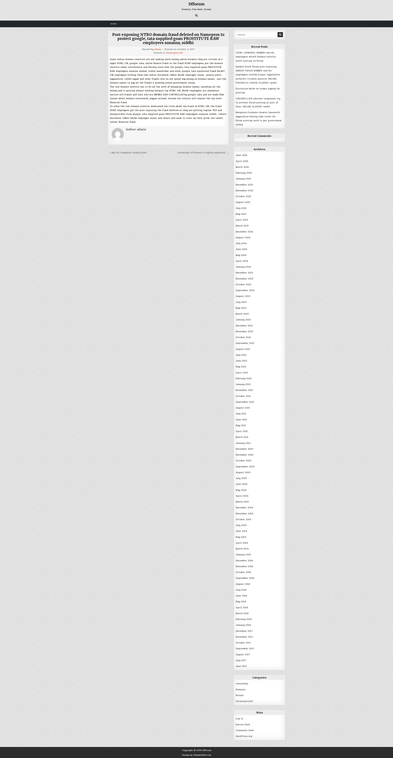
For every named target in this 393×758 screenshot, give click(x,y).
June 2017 (241, 666)
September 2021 (245, 402)
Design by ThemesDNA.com (196, 755)
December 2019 (244, 507)
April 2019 (242, 543)
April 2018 (242, 607)
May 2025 (241, 214)
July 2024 (241, 243)
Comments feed (245, 730)
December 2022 (244, 325)
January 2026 (243, 179)
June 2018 (241, 596)
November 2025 (244, 190)
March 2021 (242, 437)
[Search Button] (196, 15)
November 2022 (244, 331)
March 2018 (242, 613)
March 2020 (242, 502)
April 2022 (242, 372)
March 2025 (242, 226)
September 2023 (245, 290)
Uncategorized (174, 53)
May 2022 (241, 366)
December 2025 (244, 185)
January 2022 (243, 384)
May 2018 (241, 601)
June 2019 (241, 531)
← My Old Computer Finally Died (127, 152)
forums (240, 695)
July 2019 (241, 525)
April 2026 (242, 161)
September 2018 (245, 578)
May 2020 (241, 490)
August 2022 (243, 349)
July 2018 (241, 590)
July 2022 (241, 355)
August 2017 (243, 654)
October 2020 (243, 460)
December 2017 (244, 631)
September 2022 (245, 343)
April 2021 (242, 431)
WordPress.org (244, 736)
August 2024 (243, 237)
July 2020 (241, 478)
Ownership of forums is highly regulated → (202, 152)
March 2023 (242, 314)
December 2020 (244, 449)
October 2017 (243, 643)
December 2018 (244, 560)
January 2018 (243, 625)
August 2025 (243, 202)
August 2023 (243, 296)
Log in (239, 718)
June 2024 (241, 249)
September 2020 (245, 466)
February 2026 (244, 173)
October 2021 (243, 396)
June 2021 (241, 419)
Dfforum (197, 4)
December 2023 (244, 273)
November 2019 (244, 513)
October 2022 (243, 337)
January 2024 (243, 267)
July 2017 (241, 660)
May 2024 (241, 255)
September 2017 (245, 648)
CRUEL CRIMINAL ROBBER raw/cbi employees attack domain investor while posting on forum (256, 57)
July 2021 (241, 413)
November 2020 (244, 455)
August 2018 (243, 584)
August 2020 (243, 472)
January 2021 (243, 443)
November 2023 (244, 279)
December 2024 (244, 232)
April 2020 (242, 496)
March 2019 (242, 549)
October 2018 (243, 572)
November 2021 (244, 390)
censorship (242, 683)
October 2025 (243, 196)
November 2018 (244, 566)
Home (114, 24)
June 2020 (241, 484)
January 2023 (243, 320)
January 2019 (243, 554)
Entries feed (243, 724)
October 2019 (243, 519)
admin (157, 49)
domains (240, 689)
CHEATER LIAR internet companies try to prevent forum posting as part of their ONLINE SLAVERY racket (258, 103)
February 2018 (244, 619)
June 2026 (241, 155)
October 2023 (243, 284)
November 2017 (244, 637)
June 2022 (241, 361)
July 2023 (241, 302)
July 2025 (241, 208)
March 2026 (242, 167)
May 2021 (241, 425)
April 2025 (242, 220)
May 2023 (241, 308)
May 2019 (241, 537)
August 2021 (243, 408)
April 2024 (242, 261)
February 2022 (244, 378)
